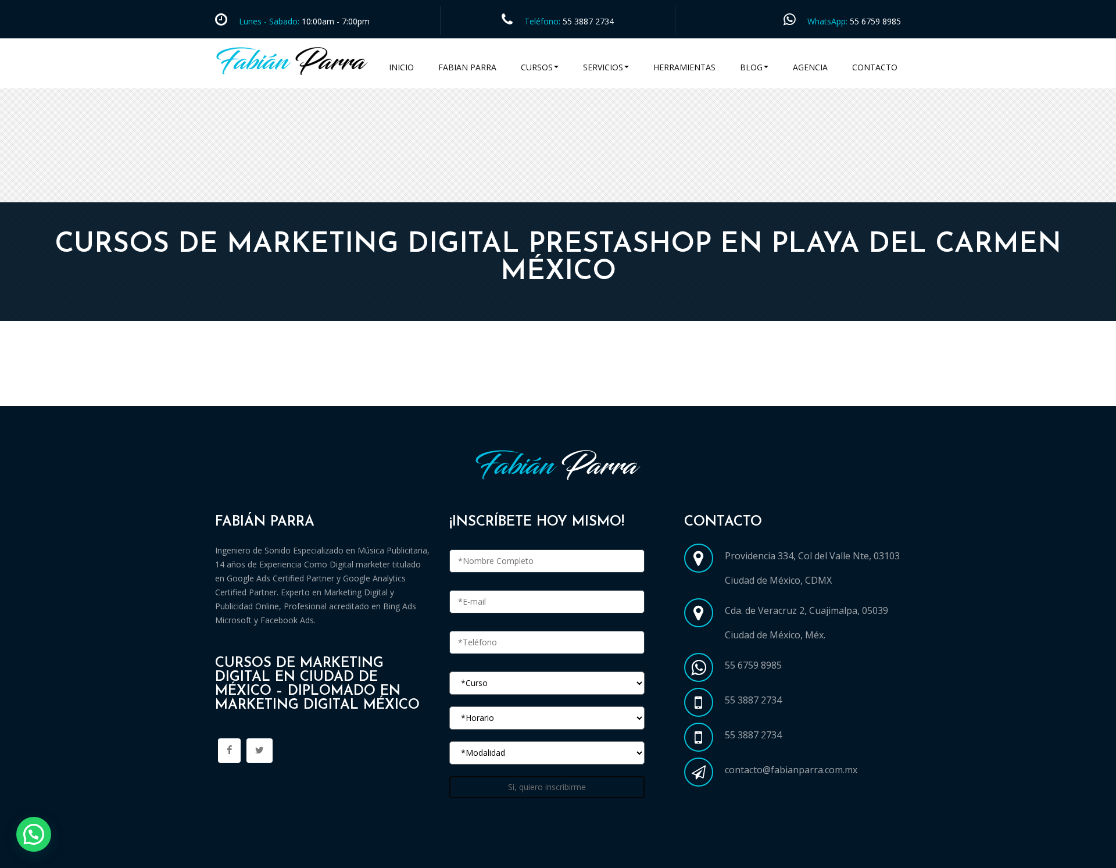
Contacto (874, 67)
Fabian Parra (467, 67)
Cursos (537, 67)
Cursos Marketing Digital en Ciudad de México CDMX (339, 391)
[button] (33, 834)
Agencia (810, 67)
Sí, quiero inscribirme (547, 786)
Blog (751, 67)
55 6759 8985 (875, 21)
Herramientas (684, 67)
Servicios (603, 67)
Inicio (401, 67)
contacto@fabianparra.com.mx (791, 769)
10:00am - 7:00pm (334, 21)
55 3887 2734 (588, 21)
